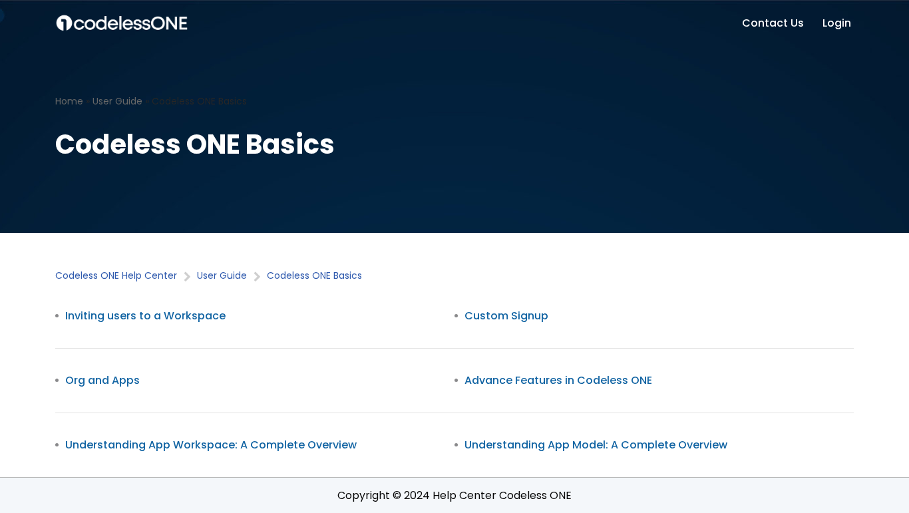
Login (836, 23)
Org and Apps (102, 380)
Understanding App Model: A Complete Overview (595, 444)
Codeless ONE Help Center (116, 275)
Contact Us (773, 23)
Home (69, 101)
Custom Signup (506, 315)
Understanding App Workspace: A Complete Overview (211, 444)
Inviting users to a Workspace (145, 315)
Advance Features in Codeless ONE (558, 380)
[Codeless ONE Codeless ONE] (121, 23)
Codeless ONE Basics (314, 275)
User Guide (117, 101)
